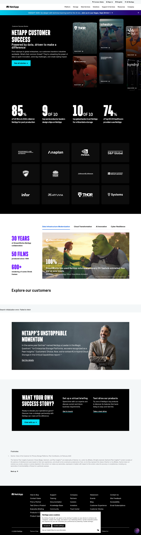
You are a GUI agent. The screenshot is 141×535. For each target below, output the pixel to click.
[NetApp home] (12, 7)
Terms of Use (34, 531)
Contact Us (114, 494)
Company (74, 494)
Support (53, 494)
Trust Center (75, 509)
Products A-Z (35, 512)
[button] (67, 7)
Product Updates (36, 516)
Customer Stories (96, 509)
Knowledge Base (56, 505)
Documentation (56, 502)
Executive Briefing (37, 509)
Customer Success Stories (20, 26)
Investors (73, 505)
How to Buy (34, 494)
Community (54, 509)
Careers (73, 502)
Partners (73, 498)
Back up (13, 471)
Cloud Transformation (83, 226)
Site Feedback (115, 498)
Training (53, 498)
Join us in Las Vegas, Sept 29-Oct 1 (96, 13)
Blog (92, 502)
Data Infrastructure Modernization (56, 226)
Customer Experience (98, 505)
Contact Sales (35, 498)
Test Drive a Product (38, 505)
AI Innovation (101, 226)
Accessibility (115, 502)
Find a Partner (35, 502)
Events (92, 498)
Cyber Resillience (118, 226)
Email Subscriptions (117, 505)
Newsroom (94, 494)
